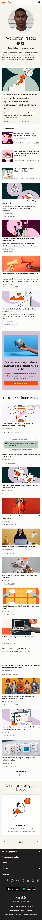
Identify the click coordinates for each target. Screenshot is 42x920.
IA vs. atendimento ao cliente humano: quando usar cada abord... (20, 275)
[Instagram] (12, 881)
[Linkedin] (28, 881)
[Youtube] (17, 881)
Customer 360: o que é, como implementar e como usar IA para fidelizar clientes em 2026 (25, 136)
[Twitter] (23, 881)
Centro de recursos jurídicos (21, 906)
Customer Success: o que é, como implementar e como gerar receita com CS (20, 486)
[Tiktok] (38, 881)
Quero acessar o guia (21, 383)
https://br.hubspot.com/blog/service (21, 48)
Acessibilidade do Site (13, 915)
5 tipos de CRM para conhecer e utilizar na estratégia (24, 170)
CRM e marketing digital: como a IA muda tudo (18, 637)
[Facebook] (7, 881)
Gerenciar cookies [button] (30, 915)
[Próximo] (37, 842)
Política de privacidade (16, 910)
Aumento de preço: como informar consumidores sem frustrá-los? (20, 576)
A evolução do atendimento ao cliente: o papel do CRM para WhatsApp (21, 517)
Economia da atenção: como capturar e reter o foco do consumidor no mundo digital (21, 667)
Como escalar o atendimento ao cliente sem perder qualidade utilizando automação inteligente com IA (21, 101)
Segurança (30, 910)
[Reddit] (33, 881)
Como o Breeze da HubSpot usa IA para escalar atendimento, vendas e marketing (18, 425)
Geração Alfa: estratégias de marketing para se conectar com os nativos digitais (18, 697)
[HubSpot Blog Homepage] (7, 2)
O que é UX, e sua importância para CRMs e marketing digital (20, 607)
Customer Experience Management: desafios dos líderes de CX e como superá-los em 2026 (21, 728)
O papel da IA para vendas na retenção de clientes (19, 547)
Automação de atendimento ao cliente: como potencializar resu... (18, 240)
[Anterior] (4, 842)
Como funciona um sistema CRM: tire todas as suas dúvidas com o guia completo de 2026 (26, 153)
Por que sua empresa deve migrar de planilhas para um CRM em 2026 (21, 455)
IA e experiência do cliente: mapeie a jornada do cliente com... (19, 310)
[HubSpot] (21, 897)
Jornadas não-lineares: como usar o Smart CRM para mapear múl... (20, 202)
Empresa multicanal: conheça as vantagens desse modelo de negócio (18, 759)
